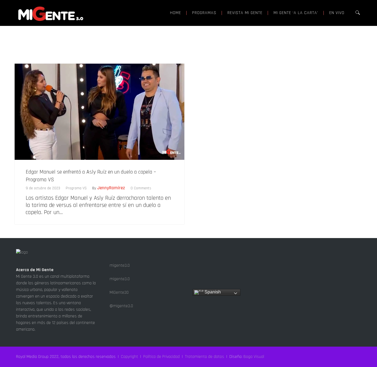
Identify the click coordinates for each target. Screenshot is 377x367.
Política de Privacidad (161, 357)
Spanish (212, 292)
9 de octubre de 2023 (43, 188)
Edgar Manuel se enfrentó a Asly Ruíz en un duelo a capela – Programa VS (91, 175)
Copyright (129, 357)
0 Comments (141, 188)
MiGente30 (118, 292)
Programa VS (76, 188)
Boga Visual (253, 357)
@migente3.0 (120, 306)
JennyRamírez (111, 188)
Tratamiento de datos (204, 357)
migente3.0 (119, 265)
